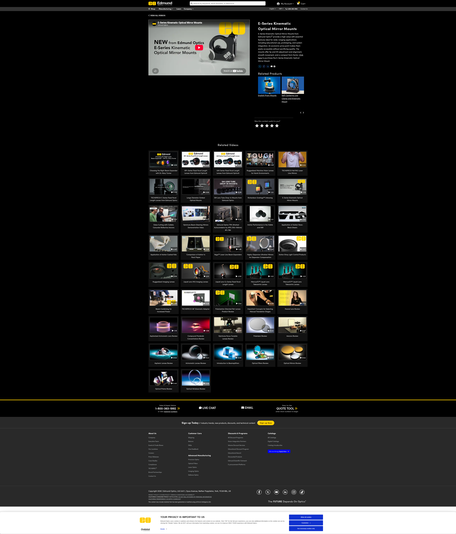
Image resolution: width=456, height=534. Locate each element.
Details (162, 529)
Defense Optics (193, 475)
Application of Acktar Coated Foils (164, 254)
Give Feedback (193, 449)
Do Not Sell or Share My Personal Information (195, 497)
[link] (302, 2)
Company (188, 8)
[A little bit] (261, 125)
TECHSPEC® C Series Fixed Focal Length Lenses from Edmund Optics (163, 199)
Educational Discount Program (238, 449)
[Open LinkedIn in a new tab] (285, 493)
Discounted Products (235, 457)
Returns (190, 441)
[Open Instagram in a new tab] (294, 493)
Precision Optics (193, 459)
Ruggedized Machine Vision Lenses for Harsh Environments (260, 171)
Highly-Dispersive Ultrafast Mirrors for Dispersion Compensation (260, 255)
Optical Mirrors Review (292, 363)
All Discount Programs (235, 437)
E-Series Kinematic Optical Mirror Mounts (292, 199)
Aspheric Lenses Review (164, 363)
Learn (178, 8)
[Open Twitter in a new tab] (268, 493)
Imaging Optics (193, 471)
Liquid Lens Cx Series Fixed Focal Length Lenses (228, 283)
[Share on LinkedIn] (268, 67)
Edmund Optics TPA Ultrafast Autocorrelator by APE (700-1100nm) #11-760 (228, 227)
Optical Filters (193, 463)
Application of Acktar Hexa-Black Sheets (292, 226)
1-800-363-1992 (292, 9)
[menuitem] (154, 8)
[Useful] (271, 125)
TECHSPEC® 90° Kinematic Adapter (196, 309)
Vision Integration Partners (237, 441)
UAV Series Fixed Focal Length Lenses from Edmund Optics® (228, 171)
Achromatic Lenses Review (196, 363)
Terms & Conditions (178, 495)
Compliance (152, 464)
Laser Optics (192, 467)
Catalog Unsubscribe (275, 445)
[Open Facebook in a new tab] (259, 493)
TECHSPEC (152, 468)
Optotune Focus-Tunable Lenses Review (227, 337)
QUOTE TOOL (285, 408)
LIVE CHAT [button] (209, 407)
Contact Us (304, 9)
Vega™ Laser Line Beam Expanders (228, 254)
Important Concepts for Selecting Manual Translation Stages (260, 310)
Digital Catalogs (273, 441)
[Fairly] (266, 125)
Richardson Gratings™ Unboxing (260, 198)
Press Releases (153, 457)
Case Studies (152, 461)
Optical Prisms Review (163, 389)
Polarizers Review (260, 336)
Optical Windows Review (195, 389)
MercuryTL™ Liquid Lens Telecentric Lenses (260, 283)
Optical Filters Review (260, 363)
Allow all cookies (306, 517)
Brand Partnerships (155, 472)
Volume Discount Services (236, 445)
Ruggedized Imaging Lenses (164, 282)
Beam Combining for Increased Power (164, 310)
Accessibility (190, 495)
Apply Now (278, 451)
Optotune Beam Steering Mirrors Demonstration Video (195, 226)
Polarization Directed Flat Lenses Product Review (227, 310)
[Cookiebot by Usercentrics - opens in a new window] (145, 529)
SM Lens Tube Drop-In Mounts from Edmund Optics (228, 199)
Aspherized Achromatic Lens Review (163, 336)
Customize (305, 523)
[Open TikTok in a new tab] (302, 493)
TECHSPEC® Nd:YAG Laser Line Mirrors (292, 171)
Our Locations (153, 449)
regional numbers (170, 411)
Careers (151, 453)
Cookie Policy (165, 495)
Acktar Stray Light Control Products (292, 254)
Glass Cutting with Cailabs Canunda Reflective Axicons (163, 226)
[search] (228, 3)
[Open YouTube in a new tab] (276, 493)
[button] (293, 9)
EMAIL (249, 407)
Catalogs (272, 437)
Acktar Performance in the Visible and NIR (260, 226)
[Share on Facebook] (264, 67)
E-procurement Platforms (236, 464)
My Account (286, 4)
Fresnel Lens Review (292, 309)
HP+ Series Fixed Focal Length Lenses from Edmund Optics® (195, 171)
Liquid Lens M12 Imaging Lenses (196, 282)
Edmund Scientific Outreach (237, 461)
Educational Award (234, 453)
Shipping (191, 437)
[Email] (271, 66)
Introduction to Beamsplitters (228, 363)
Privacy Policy (153, 495)
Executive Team (153, 441)
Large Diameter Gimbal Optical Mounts (196, 199)
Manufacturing (165, 8)
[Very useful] (276, 125)
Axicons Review (292, 336)
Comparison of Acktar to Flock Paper (195, 255)
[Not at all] (256, 125)
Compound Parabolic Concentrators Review (195, 337)
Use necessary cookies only (306, 528)
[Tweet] (260, 67)
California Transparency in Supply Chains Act (164, 499)
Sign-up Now (266, 423)
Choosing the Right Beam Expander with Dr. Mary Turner (163, 171)
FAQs (190, 445)
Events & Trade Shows (155, 445)
